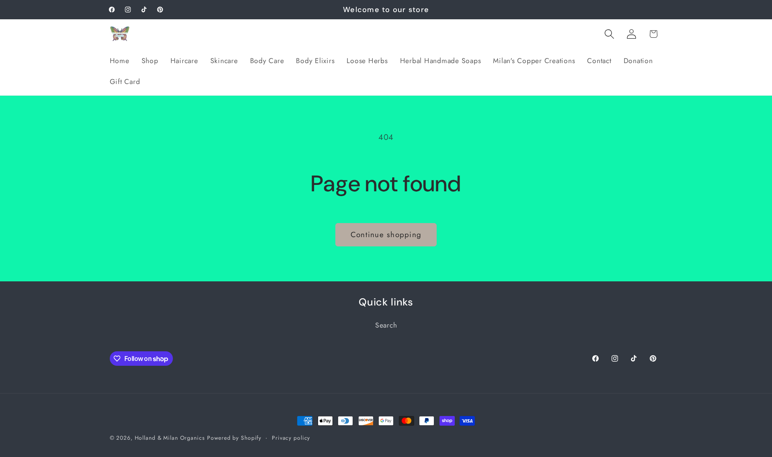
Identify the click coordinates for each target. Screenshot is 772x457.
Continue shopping (386, 234)
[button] (609, 34)
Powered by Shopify (234, 438)
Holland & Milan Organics (170, 438)
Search (386, 325)
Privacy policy (291, 438)
